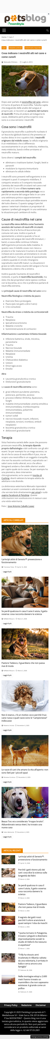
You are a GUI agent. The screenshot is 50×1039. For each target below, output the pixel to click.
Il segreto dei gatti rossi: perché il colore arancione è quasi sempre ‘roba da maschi (32, 920)
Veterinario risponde (33, 48)
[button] (47, 30)
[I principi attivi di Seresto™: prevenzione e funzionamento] (25, 540)
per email (36, 492)
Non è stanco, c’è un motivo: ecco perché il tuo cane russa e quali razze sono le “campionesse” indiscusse (24, 718)
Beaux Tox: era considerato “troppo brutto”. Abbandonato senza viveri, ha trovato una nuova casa (23, 824)
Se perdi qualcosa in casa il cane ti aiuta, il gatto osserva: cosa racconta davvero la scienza (24, 613)
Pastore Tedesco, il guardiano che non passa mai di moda (32, 905)
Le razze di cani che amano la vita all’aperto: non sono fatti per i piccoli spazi (25, 771)
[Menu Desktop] (4, 30)
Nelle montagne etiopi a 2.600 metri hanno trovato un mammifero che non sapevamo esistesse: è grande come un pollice (33, 982)
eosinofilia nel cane (31, 102)
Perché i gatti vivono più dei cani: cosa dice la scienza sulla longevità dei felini (32, 872)
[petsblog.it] (25, 19)
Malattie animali (15, 48)
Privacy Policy (10, 1005)
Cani (4, 48)
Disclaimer (41, 1005)
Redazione (26, 1005)
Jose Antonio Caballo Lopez (21, 506)
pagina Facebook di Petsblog (15, 495)
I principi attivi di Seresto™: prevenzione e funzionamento (32, 858)
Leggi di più (7, 571)
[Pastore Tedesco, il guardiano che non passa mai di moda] (25, 644)
